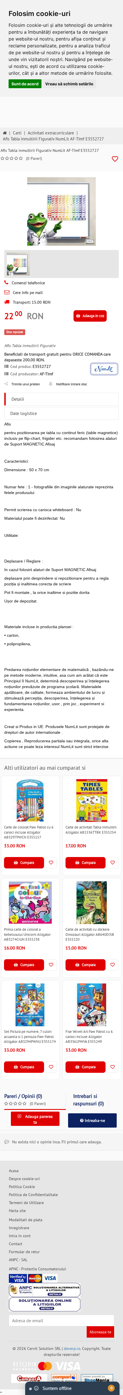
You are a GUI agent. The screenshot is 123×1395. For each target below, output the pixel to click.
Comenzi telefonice (28, 282)
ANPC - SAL (18, 1259)
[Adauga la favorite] (115, 159)
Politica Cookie (22, 1186)
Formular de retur (24, 1251)
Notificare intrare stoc (71, 384)
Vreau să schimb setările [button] (69, 83)
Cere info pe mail (27, 292)
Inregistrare (19, 1227)
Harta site (17, 1210)
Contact (15, 1243)
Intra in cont (20, 1235)
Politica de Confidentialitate (33, 1194)
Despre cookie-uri (24, 1178)
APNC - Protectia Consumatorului (37, 1268)
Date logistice (23, 413)
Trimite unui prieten (25, 384)
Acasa (14, 1170)
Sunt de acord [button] (25, 83)
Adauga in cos (93, 315)
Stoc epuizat (14, 332)
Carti (17, 133)
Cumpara (26, 862)
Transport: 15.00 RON (31, 302)
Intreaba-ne (94, 1120)
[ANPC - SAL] (44, 1290)
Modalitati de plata (25, 1219)
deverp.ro (72, 1348)
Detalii (17, 399)
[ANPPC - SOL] (44, 1304)
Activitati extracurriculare (51, 133)
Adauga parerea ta (38, 1119)
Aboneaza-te (100, 1331)
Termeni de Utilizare (26, 1202)
